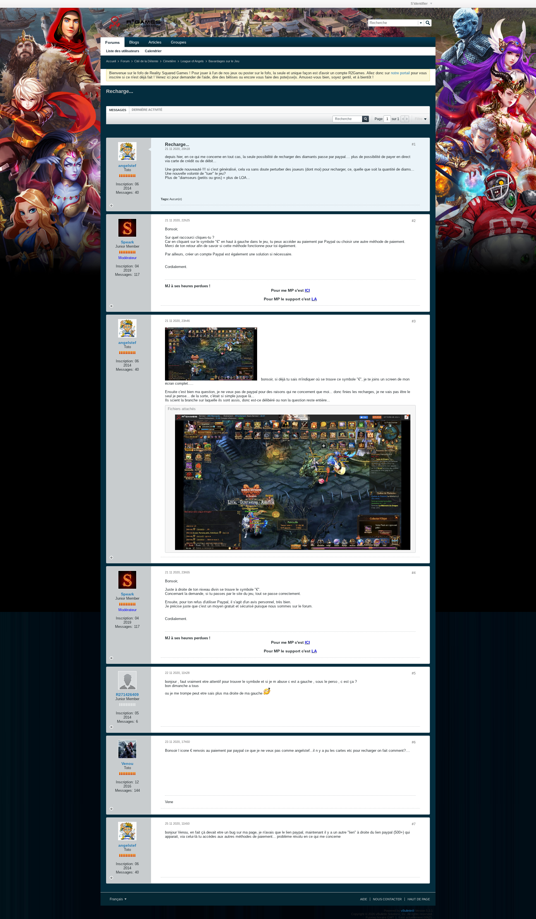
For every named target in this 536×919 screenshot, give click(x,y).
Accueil (111, 61)
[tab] (117, 110)
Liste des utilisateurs (122, 51)
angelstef (127, 165)
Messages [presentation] (117, 110)
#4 (414, 573)
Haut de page (419, 899)
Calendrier (153, 51)
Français (117, 899)
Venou (127, 763)
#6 (414, 742)
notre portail (400, 73)
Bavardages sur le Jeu (224, 61)
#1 (414, 144)
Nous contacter (387, 899)
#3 (414, 321)
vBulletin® (407, 910)
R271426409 (127, 694)
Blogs (134, 42)
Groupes (178, 42)
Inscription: (125, 184)
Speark (127, 242)
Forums (112, 42)
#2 (414, 221)
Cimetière (169, 61)
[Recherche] (428, 23)
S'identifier (420, 4)
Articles (155, 42)
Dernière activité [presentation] (147, 109)
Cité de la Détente (146, 61)
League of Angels (192, 61)
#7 (414, 824)
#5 (414, 673)
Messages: (125, 192)
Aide (363, 899)
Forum (125, 61)
